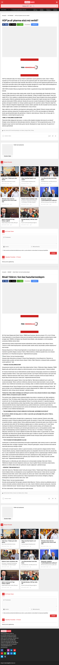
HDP (10, 130)
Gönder (21, 24)
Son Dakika (21, 130)
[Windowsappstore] (2, 656)
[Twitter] (5, 650)
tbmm (23, 492)
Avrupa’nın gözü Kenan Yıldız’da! (19, 9)
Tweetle (14, 24)
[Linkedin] (11, 650)
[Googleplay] (14, 653)
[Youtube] (14, 650)
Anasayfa (4, 15)
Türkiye (32, 130)
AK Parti (5, 492)
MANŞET (9, 272)
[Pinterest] (2, 653)
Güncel (7, 130)
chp (4, 130)
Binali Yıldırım (10, 492)
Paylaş (6, 24)
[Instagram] (8, 650)
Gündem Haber (8, 135)
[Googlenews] (8, 653)
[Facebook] (2, 650)
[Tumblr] (5, 656)
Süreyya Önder (28, 130)
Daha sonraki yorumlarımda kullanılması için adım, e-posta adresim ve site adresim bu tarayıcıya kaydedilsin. (25, 250)
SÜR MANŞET (10, 15)
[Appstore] (11, 653)
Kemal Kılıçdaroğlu (15, 130)
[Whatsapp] (5, 653)
